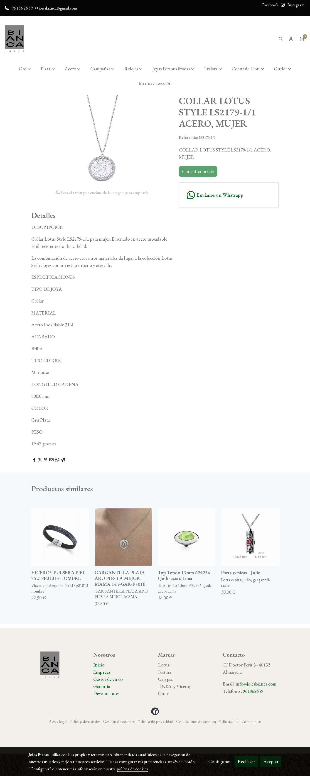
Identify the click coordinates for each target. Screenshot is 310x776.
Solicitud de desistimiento (240, 721)
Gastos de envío (108, 679)
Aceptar (270, 761)
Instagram (295, 4)
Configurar (219, 761)
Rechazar (246, 761)
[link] (14, 38)
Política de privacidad (155, 721)
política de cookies (132, 768)
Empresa (101, 672)
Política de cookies (84, 721)
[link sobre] (58, 665)
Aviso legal (58, 721)
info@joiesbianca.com (256, 684)
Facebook (270, 4)
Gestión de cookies (119, 721)
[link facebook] (155, 711)
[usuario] (291, 39)
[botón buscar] (280, 39)
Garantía (101, 686)
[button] (25, 68)
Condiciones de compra (196, 721)
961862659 (253, 691)
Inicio (98, 665)
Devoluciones (106, 693)
